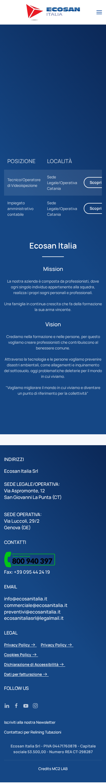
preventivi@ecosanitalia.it (32, 612)
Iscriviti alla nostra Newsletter (29, 722)
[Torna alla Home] (53, 12)
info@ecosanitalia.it (25, 599)
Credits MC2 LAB (53, 768)
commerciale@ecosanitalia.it (35, 605)
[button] (99, 12)
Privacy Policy (54, 645)
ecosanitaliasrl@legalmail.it (34, 618)
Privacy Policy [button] (17, 645)
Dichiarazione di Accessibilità (31, 665)
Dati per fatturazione (23, 674)
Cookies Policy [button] (17, 655)
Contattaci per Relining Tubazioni (32, 732)
